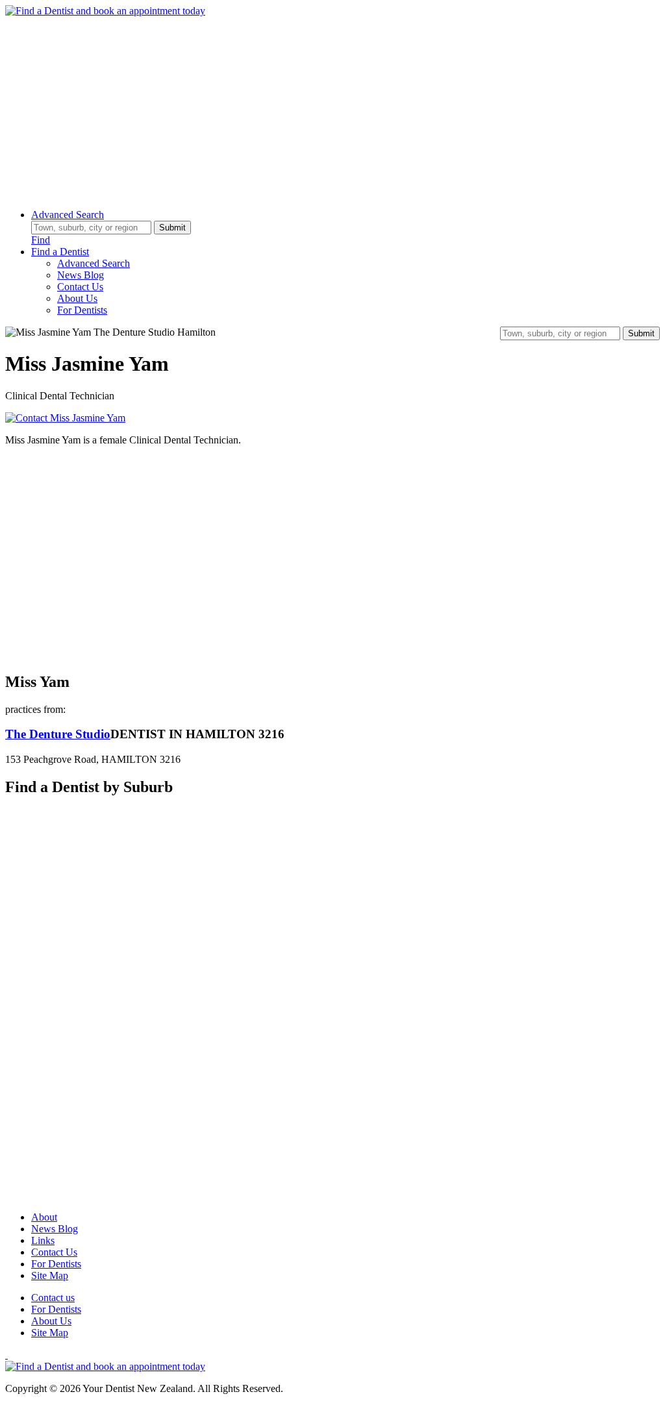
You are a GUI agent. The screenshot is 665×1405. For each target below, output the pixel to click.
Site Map (49, 1275)
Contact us (53, 1297)
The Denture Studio (57, 734)
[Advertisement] (332, 108)
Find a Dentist (60, 251)
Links (43, 1240)
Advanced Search (67, 214)
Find (40, 239)
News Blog (80, 274)
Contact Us (80, 286)
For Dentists (82, 310)
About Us (77, 298)
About (44, 1217)
